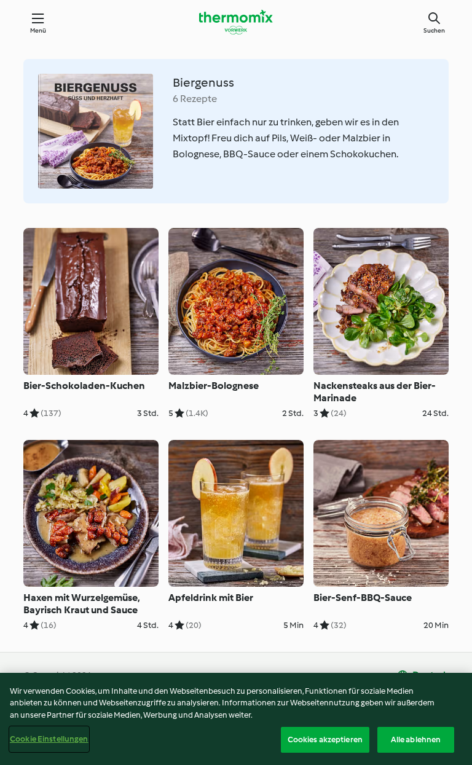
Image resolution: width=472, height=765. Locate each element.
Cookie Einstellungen (49, 738)
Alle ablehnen (416, 739)
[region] (236, 719)
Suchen (434, 30)
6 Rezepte (195, 98)
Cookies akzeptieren (325, 739)
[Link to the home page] (236, 22)
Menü (38, 30)
